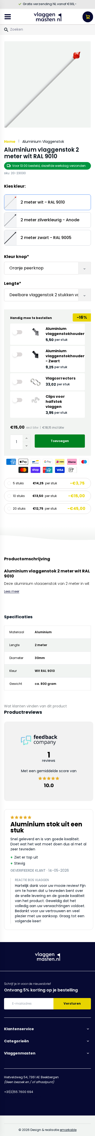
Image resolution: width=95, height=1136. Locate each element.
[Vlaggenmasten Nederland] (48, 16)
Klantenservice (19, 1028)
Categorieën (16, 1041)
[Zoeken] (6, 30)
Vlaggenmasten (19, 1053)
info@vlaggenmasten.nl (23, 1097)
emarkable (68, 1130)
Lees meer (11, 591)
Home (9, 141)
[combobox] (47, 29)
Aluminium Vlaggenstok (43, 141)
